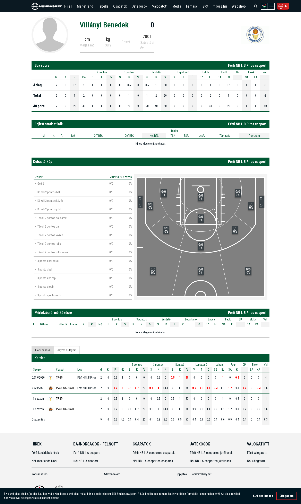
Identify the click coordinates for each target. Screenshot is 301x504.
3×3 (205, 6)
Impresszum (40, 474)
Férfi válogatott (257, 453)
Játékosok (139, 6)
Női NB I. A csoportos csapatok (153, 461)
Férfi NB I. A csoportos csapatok (154, 453)
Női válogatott (256, 461)
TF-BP (59, 377)
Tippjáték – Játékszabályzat (193, 474)
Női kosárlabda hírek (44, 461)
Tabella (103, 6)
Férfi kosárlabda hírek (45, 453)
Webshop (239, 6)
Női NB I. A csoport (85, 461)
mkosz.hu (220, 6)
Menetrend (85, 6)
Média (176, 6)
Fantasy (192, 6)
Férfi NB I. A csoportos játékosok (211, 453)
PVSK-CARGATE (65, 388)
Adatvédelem (111, 474)
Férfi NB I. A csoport (86, 453)
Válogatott (159, 6)
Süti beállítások (263, 496)
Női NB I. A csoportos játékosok (210, 461)
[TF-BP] (255, 34)
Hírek (68, 6)
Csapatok (120, 6)
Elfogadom (287, 496)
